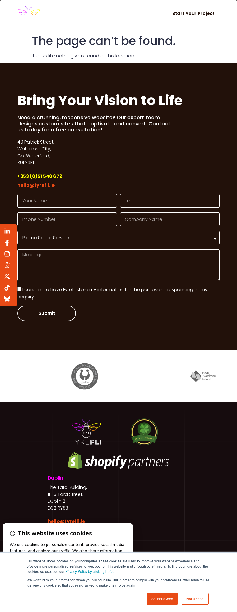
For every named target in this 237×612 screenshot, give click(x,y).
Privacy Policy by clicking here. (89, 571)
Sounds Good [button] (162, 598)
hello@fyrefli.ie (36, 185)
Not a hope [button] (195, 598)
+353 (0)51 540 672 (39, 176)
